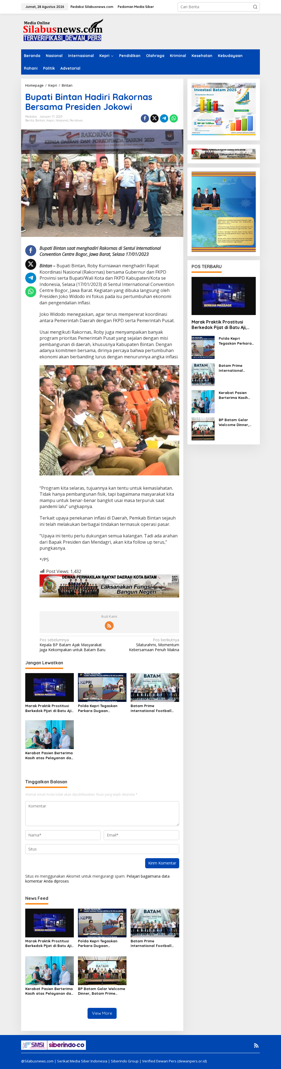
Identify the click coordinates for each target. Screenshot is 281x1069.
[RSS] (109, 625)
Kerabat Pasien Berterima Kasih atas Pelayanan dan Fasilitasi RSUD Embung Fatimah (49, 755)
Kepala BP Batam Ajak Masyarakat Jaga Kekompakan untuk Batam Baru (72, 644)
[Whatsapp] (174, 118)
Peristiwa (76, 120)
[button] (255, 7)
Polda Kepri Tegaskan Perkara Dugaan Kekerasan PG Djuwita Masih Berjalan (98, 708)
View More (102, 1013)
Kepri (50, 120)
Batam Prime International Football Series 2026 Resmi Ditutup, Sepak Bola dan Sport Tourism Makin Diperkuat (155, 708)
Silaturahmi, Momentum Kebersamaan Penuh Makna (154, 644)
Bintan (40, 120)
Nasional (62, 120)
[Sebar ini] (145, 118)
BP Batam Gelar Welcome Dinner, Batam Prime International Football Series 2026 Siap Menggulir (101, 991)
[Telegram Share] (164, 118)
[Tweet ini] (154, 118)
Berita (29, 120)
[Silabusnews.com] (62, 31)
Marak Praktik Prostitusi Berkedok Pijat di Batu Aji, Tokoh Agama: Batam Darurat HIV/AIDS (48, 708)
